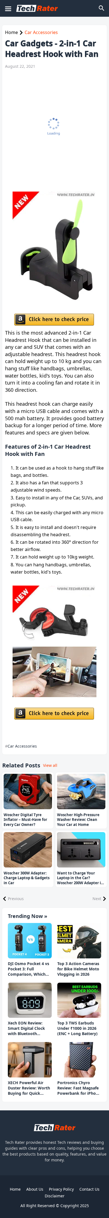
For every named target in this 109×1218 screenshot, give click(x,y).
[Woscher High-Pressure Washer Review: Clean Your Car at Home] (81, 791)
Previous (16, 898)
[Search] (102, 8)
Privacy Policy (61, 1189)
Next (97, 898)
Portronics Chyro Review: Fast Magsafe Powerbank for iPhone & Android (79, 1088)
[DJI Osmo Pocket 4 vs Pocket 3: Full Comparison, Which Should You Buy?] (30, 940)
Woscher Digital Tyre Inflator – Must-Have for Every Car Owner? (25, 820)
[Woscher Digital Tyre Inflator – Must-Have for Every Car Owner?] (28, 791)
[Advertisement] (54, 130)
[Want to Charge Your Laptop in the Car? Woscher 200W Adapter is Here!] (81, 849)
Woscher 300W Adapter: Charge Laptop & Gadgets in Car (26, 878)
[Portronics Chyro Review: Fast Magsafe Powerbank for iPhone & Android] (79, 1059)
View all (50, 765)
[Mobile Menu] (8, 8)
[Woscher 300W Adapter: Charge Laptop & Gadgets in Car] (28, 849)
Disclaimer (55, 1195)
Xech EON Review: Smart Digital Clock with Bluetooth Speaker (26, 1028)
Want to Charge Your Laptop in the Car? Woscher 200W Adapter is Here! (80, 878)
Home (11, 32)
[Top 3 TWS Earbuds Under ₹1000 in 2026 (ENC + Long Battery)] (79, 1000)
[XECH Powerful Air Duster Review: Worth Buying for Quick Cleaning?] (30, 1059)
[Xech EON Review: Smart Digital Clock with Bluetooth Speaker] (30, 1000)
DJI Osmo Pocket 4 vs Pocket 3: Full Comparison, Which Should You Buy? (28, 969)
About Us (34, 1189)
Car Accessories (41, 32)
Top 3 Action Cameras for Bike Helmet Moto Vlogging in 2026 (78, 969)
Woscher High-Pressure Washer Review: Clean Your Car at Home (78, 820)
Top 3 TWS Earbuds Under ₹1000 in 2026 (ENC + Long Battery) (77, 1028)
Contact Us (89, 1189)
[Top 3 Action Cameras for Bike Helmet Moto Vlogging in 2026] (79, 940)
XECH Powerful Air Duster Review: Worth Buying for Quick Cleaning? (29, 1088)
